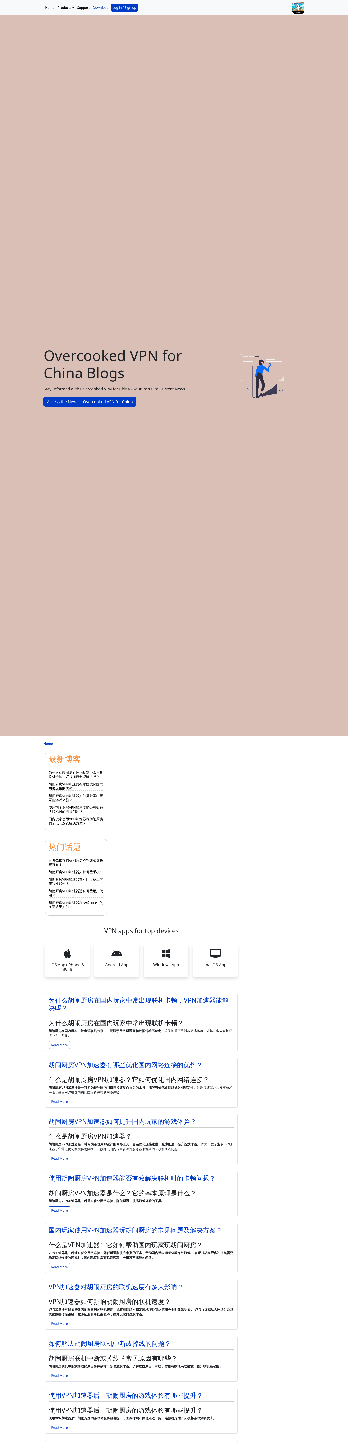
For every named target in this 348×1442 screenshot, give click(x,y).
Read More (59, 1045)
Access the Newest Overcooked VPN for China (90, 401)
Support (83, 7)
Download (101, 7)
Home (49, 7)
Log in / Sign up (124, 7)
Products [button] (64, 7)
